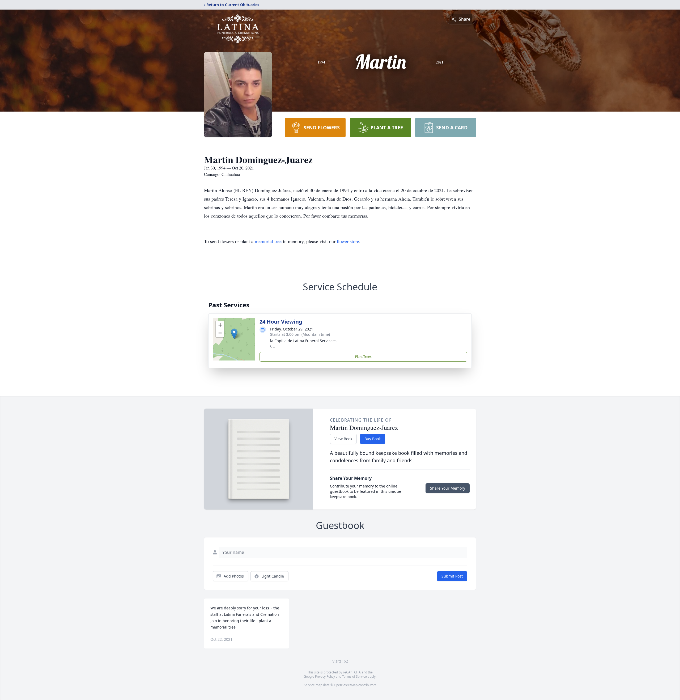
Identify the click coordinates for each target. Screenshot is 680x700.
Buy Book (372, 438)
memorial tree (268, 241)
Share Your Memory (447, 488)
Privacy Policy (325, 676)
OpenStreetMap (346, 685)
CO (272, 346)
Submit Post (452, 576)
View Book (343, 438)
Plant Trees (363, 356)
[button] (234, 333)
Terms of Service (354, 676)
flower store (348, 241)
